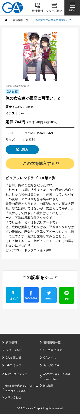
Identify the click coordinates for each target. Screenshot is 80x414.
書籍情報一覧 (52, 342)
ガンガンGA (51, 365)
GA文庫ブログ (52, 350)
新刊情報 (11, 342)
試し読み (22, 149)
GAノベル (49, 357)
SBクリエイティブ (16, 374)
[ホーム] (5, 20)
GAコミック (13, 365)
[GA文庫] (12, 7)
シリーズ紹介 (14, 350)
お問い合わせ (13, 397)
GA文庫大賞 (13, 357)
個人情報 (48, 385)
